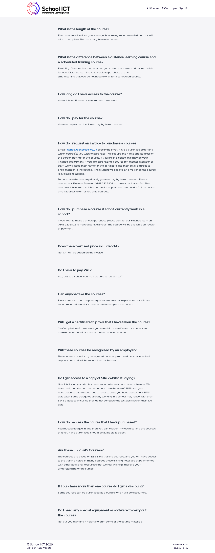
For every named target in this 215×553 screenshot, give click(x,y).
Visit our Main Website (39, 548)
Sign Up (183, 8)
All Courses (153, 8)
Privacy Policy (180, 548)
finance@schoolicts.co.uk (81, 150)
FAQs (165, 8)
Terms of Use (180, 544)
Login (174, 8)
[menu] (166, 8)
